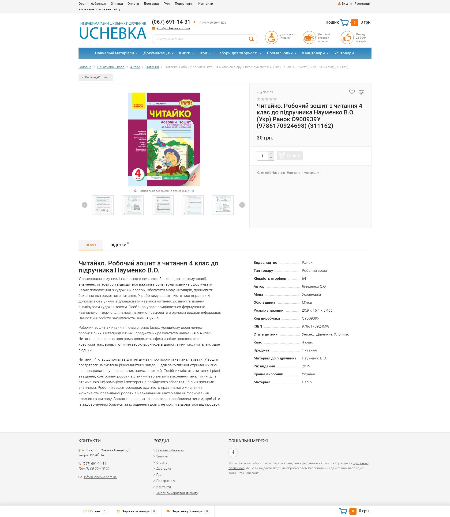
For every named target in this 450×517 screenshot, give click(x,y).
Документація (156, 53)
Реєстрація (362, 3)
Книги (184, 53)
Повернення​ (184, 3)
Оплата (133, 3)
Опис (91, 245)
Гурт (167, 3)
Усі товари (344, 53)
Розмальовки (280, 53)
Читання (278, 172)
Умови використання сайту (99, 9)
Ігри (203, 53)
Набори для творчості (237, 53)
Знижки (117, 3)
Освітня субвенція (92, 3)
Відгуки (120, 244)
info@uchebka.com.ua (173, 28)
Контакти (205, 3)
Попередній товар (96, 77)
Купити (293, 155)
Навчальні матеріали (114, 53)
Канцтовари (313, 53)
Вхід (345, 3)
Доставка (151, 3)
